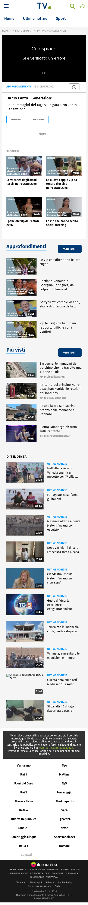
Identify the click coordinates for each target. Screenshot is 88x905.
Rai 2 (23, 792)
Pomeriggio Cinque (24, 837)
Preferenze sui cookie (39, 886)
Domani (64, 846)
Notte (64, 828)
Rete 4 (23, 810)
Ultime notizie (35, 18)
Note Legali (36, 882)
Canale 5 (23, 828)
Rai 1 (23, 774)
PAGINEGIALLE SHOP (58, 870)
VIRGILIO (22, 870)
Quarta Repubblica (24, 819)
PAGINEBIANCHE (19, 873)
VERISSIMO (38, 119)
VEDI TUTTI (69, 248)
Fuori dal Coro (23, 783)
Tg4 (64, 765)
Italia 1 (23, 846)
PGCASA (75, 870)
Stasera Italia (24, 801)
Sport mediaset (64, 837)
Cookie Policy (65, 882)
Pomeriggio (64, 792)
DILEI (47, 873)
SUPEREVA (52, 877)
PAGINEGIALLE (37, 870)
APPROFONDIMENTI (23, 30)
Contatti (26, 855)
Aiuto (57, 886)
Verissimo (24, 765)
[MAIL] (82, 6)
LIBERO (12, 870)
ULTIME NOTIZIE (57, 463)
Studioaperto (64, 801)
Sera (64, 810)
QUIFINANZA (71, 873)
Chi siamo (21, 882)
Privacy (50, 882)
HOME (5, 30)
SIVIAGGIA (57, 873)
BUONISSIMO (37, 877)
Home (9, 18)
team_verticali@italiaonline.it (55, 747)
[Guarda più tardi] (74, 87)
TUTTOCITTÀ (36, 873)
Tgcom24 (64, 819)
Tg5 (64, 783)
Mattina (64, 774)
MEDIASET (16, 119)
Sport (61, 18)
